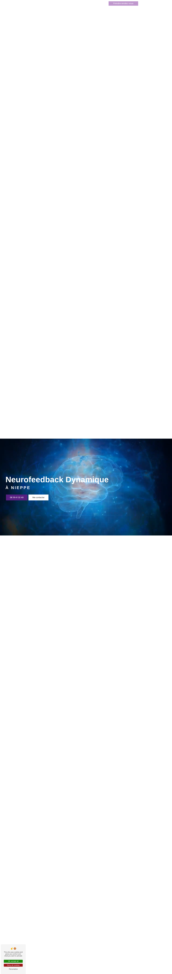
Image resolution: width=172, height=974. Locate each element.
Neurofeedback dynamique (54, 3)
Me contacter (38, 497)
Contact (95, 3)
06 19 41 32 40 (16, 497)
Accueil (37, 3)
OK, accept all (13, 961)
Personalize (13, 969)
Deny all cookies (13, 965)
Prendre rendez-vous (123, 3)
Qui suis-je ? (73, 3)
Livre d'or (85, 3)
